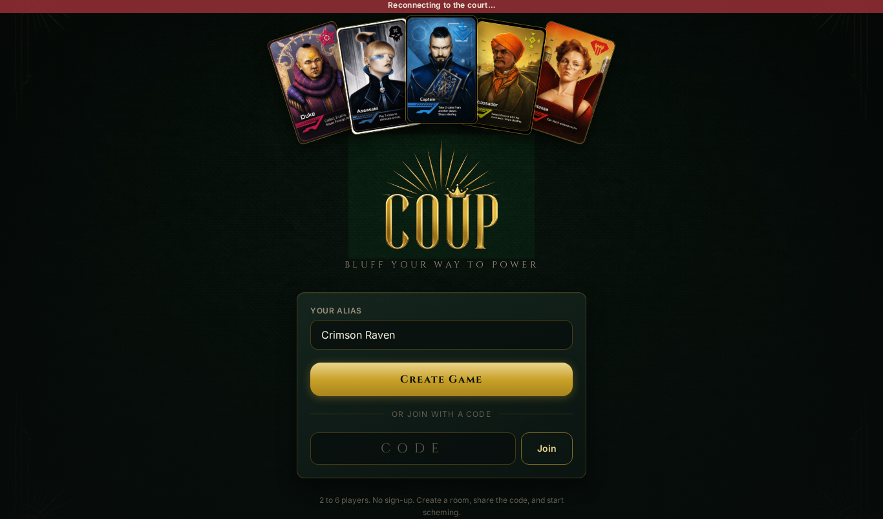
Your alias (336, 310)
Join (547, 448)
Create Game (441, 379)
